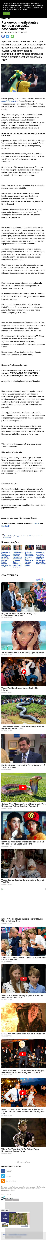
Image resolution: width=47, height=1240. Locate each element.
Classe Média (8, 536)
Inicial (4, 1234)
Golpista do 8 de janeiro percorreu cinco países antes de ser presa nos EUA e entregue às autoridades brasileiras (17, 559)
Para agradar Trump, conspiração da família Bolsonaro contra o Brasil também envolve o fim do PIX (6, 559)
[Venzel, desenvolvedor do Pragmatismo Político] (7, 1198)
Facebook (5, 526)
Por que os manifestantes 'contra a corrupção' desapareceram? (19, 26)
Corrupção (5, 18)
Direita (24, 536)
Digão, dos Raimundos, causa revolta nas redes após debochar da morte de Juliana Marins (29, 558)
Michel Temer (7, 537)
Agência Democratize (9, 101)
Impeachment (38, 536)
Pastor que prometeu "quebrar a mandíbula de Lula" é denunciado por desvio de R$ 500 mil (40, 557)
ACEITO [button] (6, 13)
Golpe (30, 536)
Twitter (36, 523)
